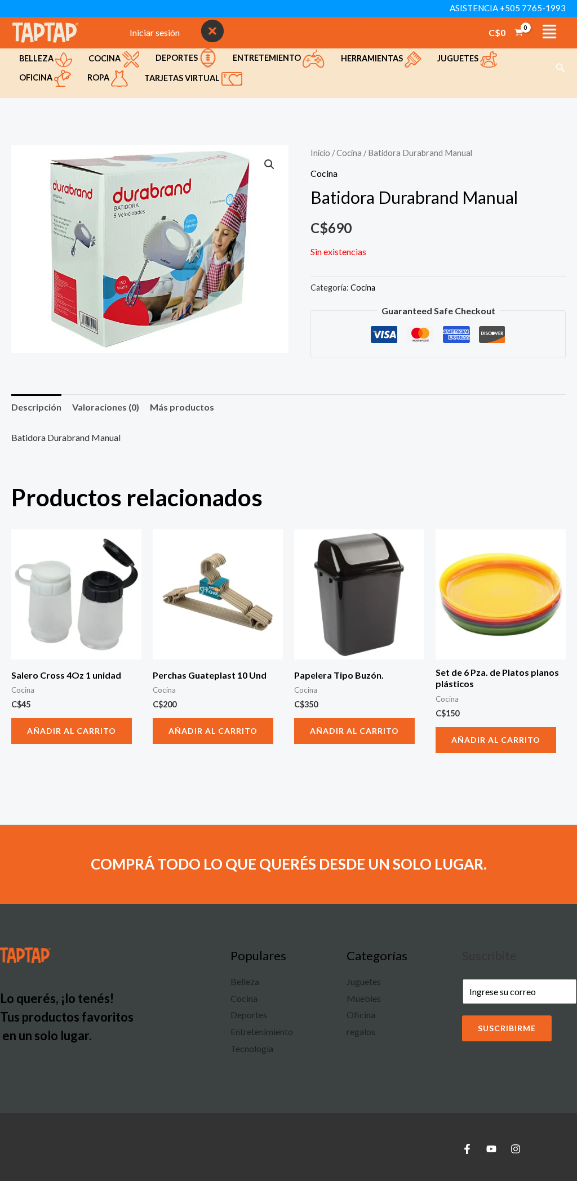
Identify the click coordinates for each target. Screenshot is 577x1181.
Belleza (37, 58)
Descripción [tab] (36, 407)
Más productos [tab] (182, 407)
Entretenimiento (261, 1031)
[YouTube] (491, 1149)
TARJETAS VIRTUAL (182, 78)
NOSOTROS (300, 32)
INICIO (253, 32)
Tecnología (251, 1048)
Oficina (36, 77)
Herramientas (373, 58)
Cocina (105, 58)
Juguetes (458, 58)
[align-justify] (549, 31)
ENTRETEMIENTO (268, 58)
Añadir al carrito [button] (71, 731)
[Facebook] (467, 1149)
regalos (361, 1031)
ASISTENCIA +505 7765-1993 (508, 8)
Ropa (99, 77)
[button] (561, 68)
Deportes (177, 58)
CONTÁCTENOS (365, 32)
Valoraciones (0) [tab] (105, 407)
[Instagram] (516, 1149)
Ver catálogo (437, 32)
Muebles (364, 998)
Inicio (320, 153)
